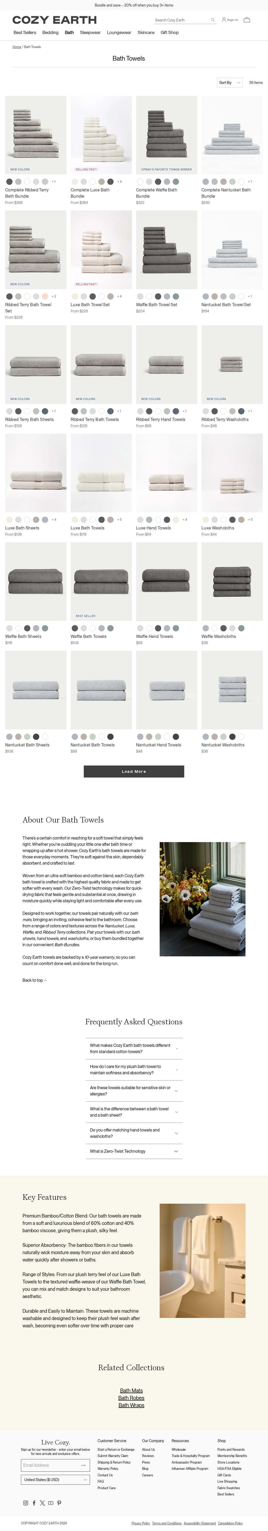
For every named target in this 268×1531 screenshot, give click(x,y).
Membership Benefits (232, 1456)
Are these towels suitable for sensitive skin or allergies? (130, 1090)
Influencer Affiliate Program (190, 1469)
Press (146, 1462)
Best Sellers (25, 32)
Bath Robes (131, 1398)
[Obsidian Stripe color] (45, 411)
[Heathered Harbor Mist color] (206, 182)
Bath (69, 32)
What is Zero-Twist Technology (118, 1151)
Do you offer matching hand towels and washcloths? (125, 1133)
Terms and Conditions (167, 1523)
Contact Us (105, 1475)
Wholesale (179, 1450)
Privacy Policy (141, 1523)
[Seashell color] (75, 182)
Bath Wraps (131, 1405)
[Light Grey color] (36, 182)
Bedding (50, 32)
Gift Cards (224, 1475)
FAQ (101, 1481)
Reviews (148, 1456)
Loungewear (119, 32)
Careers (147, 1475)
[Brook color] (176, 182)
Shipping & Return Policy (114, 1462)
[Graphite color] (36, 737)
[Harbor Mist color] (167, 182)
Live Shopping (227, 1481)
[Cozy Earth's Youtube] (50, 1503)
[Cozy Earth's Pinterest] (59, 1503)
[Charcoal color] (9, 182)
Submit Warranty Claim (113, 1456)
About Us (148, 1450)
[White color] (27, 182)
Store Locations (228, 1462)
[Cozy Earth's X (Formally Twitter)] (42, 1503)
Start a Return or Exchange (116, 1450)
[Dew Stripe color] (45, 182)
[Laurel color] (18, 182)
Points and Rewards (231, 1450)
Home (17, 47)
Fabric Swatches (228, 1488)
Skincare (146, 32)
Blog (145, 1469)
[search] (213, 19)
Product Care (107, 1488)
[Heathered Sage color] (232, 182)
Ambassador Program (187, 1462)
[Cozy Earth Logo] (54, 20)
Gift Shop (170, 32)
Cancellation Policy (230, 1523)
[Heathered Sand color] (223, 182)
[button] (246, 20)
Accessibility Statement (200, 1523)
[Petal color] (45, 296)
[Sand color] (101, 182)
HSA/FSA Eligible (229, 1469)
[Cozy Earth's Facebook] (34, 1503)
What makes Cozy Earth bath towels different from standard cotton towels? (130, 1048)
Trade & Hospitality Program (191, 1456)
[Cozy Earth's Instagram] (25, 1503)
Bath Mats (131, 1390)
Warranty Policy (108, 1469)
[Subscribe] (83, 1465)
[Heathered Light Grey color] (214, 182)
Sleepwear (90, 32)
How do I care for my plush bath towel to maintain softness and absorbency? (125, 1069)
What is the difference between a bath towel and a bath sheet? (129, 1112)
